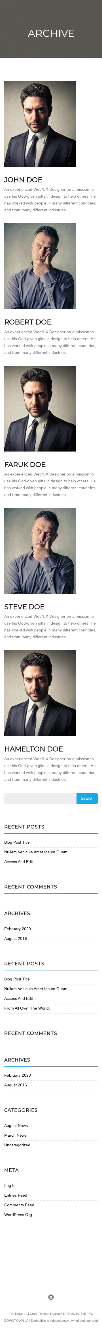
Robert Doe (27, 322)
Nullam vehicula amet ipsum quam (35, 852)
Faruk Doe (25, 464)
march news (15, 1135)
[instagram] (51, 1298)
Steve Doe (24, 607)
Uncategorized (17, 1145)
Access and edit (18, 861)
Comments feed (19, 1205)
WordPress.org (18, 1214)
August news (16, 1125)
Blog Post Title (17, 842)
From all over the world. (27, 1008)
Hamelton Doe (33, 749)
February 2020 (17, 928)
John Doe (23, 180)
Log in (10, 1185)
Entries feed (15, 1195)
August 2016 (15, 938)
